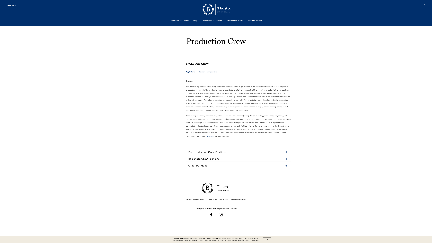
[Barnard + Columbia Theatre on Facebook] (211, 214)
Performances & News (234, 20)
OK (267, 239)
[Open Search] (424, 5)
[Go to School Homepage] (216, 9)
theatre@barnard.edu (238, 200)
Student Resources (255, 20)
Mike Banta (209, 136)
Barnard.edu (11, 5)
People (195, 20)
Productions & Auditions (212, 20)
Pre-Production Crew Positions (207, 152)
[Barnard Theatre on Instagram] (221, 214)
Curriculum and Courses (179, 20)
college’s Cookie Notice (252, 240)
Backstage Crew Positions (203, 158)
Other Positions (197, 165)
